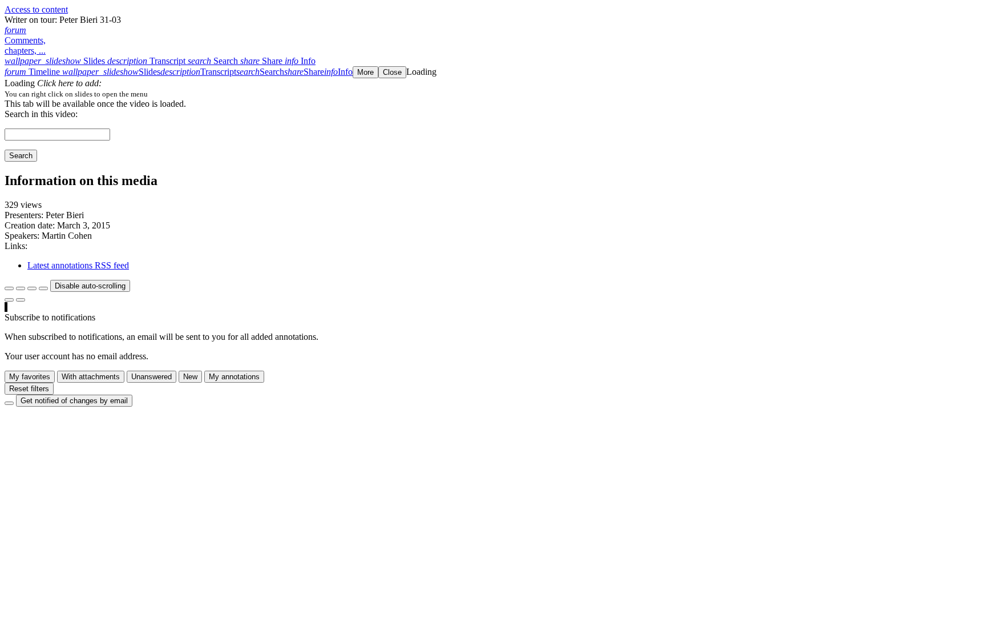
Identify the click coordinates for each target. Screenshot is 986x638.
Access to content (36, 9)
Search (21, 155)
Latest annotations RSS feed (78, 265)
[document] (493, 94)
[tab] (56, 61)
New (190, 376)
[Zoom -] (32, 288)
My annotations (234, 376)
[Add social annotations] (9, 300)
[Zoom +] (43, 288)
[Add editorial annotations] (20, 300)
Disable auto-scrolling (90, 286)
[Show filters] (20, 288)
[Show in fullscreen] (9, 288)
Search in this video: (41, 114)
